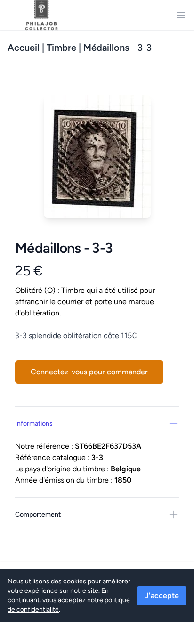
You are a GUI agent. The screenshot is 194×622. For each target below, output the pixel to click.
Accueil (24, 47)
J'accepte (162, 595)
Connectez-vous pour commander (89, 371)
